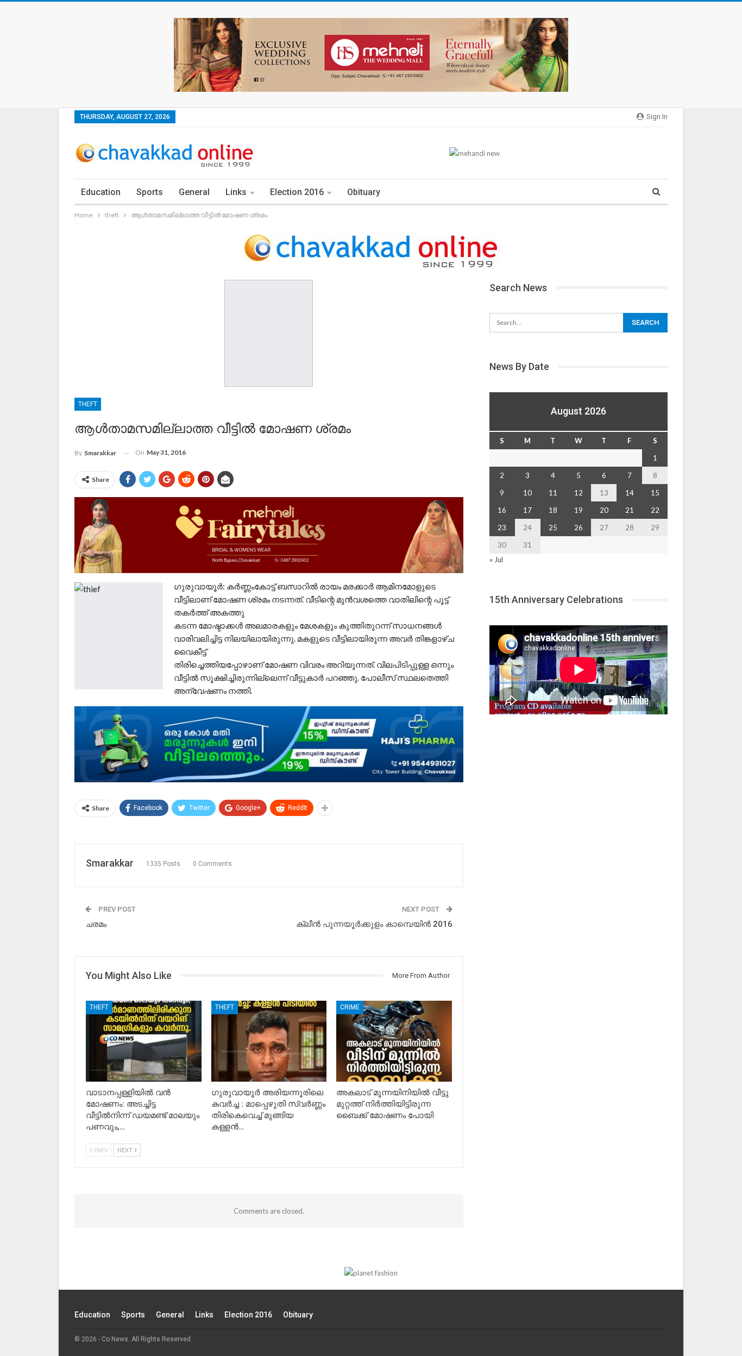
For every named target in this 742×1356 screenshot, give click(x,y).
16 (502, 510)
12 (578, 492)
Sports (149, 192)
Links (236, 192)
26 (578, 527)
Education (101, 192)
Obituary (363, 192)
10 (527, 492)
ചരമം (95, 924)
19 (578, 510)
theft (87, 404)
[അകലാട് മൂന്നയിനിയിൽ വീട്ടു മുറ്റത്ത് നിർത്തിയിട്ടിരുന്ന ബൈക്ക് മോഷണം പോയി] (394, 1041)
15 (655, 492)
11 (553, 492)
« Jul (496, 559)
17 (527, 510)
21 (629, 510)
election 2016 (297, 192)
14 (629, 492)
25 (553, 527)
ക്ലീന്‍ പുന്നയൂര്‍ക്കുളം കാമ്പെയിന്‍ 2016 (374, 924)
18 (553, 510)
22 (655, 510)
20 (604, 510)
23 (502, 527)
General (194, 192)
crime (350, 1007)
